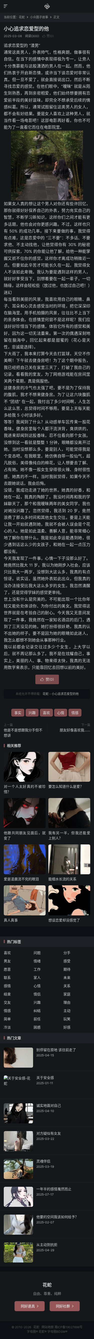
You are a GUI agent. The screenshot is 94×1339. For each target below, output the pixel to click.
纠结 (37, 1010)
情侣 (37, 994)
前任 (37, 1019)
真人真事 (11, 920)
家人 (37, 977)
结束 (7, 994)
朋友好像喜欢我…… (75, 730)
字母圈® (33, 1331)
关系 (66, 986)
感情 (7, 986)
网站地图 (48, 1327)
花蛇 (47, 6)
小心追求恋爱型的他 (26, 29)
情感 (74, 713)
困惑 (37, 1027)
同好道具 (29, 1306)
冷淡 (7, 1027)
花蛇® (43, 1331)
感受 (66, 961)
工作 (37, 969)
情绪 (37, 961)
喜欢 (46, 713)
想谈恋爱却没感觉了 (64, 920)
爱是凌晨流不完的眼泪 (21, 879)
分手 (66, 953)
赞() (48, 36)
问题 (37, 953)
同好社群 (64, 1306)
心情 (60, 713)
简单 (7, 1019)
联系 (7, 977)
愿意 (7, 969)
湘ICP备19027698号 (68, 1327)
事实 (17, 713)
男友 (7, 961)
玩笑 (66, 1019)
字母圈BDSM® (57, 1331)
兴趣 (32, 713)
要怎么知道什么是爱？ (65, 786)
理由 (66, 1002)
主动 (66, 1010)
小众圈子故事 (39, 17)
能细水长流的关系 (62, 879)
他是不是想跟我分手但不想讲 (23, 732)
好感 (66, 1027)
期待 (66, 969)
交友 (7, 1002)
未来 (66, 977)
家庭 (66, 994)
